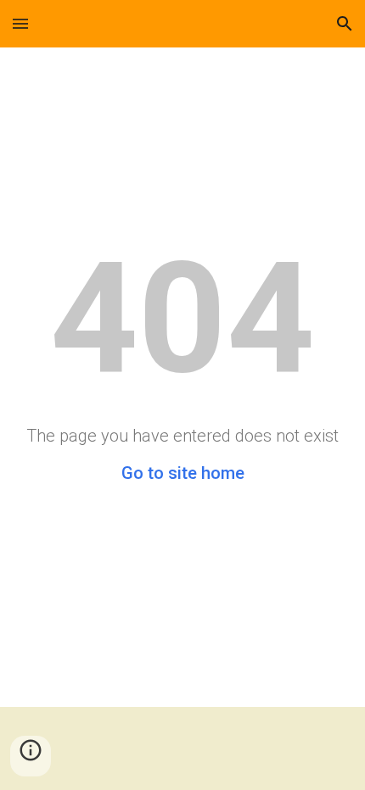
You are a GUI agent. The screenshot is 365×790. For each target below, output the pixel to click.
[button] (20, 23)
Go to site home (182, 473)
